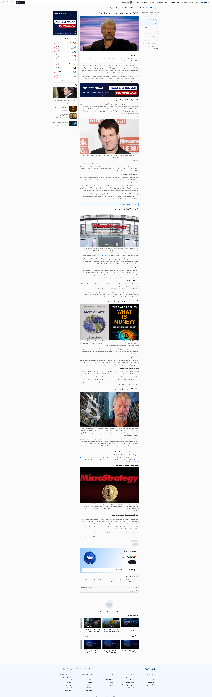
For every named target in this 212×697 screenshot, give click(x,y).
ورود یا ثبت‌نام (20, 2)
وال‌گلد (111, 688)
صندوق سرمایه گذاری (101, 255)
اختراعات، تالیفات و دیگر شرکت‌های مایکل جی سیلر (150, 29)
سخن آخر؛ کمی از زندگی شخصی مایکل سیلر (151, 47)
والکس (196, 2)
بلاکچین (132, 430)
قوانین (111, 685)
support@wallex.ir (78, 669)
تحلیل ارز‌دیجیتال (129, 682)
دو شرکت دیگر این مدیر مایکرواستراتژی (150, 33)
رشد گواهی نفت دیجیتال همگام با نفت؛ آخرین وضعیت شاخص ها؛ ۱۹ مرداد (111, 651)
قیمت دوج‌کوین (68, 690)
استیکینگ (145, 2)
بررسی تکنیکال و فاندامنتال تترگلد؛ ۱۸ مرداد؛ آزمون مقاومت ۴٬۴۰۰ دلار (92, 651)
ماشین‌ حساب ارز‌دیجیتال (128, 685)
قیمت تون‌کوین (68, 688)
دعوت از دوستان (130, 677)
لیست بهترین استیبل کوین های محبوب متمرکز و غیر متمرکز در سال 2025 (111, 630)
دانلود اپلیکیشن (130, 680)
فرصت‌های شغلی (109, 680)
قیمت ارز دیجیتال (163, 2)
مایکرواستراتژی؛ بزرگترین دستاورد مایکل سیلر (150, 20)
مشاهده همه (86, 637)
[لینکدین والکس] (63, 668)
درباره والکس (110, 677)
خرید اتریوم (89, 685)
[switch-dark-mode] (3, 2)
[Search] (11, 2)
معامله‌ (185, 2)
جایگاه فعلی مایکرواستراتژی (152, 25)
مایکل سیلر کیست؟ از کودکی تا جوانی (150, 12)
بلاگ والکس (155, 8)
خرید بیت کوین (108, 439)
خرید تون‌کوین (88, 688)
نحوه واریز (151, 680)
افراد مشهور (147, 8)
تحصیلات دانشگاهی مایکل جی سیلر (151, 14)
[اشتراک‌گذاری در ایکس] (90, 536)
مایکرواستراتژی (126, 259)
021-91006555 (87, 669)
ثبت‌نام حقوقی (130, 688)
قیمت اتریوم (69, 685)
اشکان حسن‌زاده (130, 577)
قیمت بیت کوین (68, 680)
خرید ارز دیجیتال (175, 2)
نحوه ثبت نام (151, 677)
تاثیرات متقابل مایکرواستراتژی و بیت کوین (149, 43)
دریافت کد (132, 562)
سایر (138, 2)
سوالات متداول (150, 685)
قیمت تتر (69, 682)
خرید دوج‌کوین (88, 690)
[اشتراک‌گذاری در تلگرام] (85, 536)
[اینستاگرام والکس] (71, 668)
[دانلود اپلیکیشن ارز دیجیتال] (7, 2)
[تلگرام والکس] (67, 668)
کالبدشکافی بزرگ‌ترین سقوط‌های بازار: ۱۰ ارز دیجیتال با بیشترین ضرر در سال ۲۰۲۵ (92, 630)
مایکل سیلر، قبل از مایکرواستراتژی (151, 16)
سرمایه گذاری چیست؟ (124, 204)
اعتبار (153, 2)
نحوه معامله (151, 682)
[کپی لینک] (81, 536)
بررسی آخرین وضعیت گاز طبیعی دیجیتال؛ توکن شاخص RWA (130, 651)
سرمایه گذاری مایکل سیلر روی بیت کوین (150, 37)
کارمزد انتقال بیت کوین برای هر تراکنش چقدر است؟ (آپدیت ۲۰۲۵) (130, 630)
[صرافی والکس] (205, 2)
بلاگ (192, 2)
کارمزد (111, 682)
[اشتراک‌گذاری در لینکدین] (94, 536)
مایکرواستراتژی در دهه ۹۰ (152, 23)
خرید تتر (90, 682)
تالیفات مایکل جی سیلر (153, 32)
